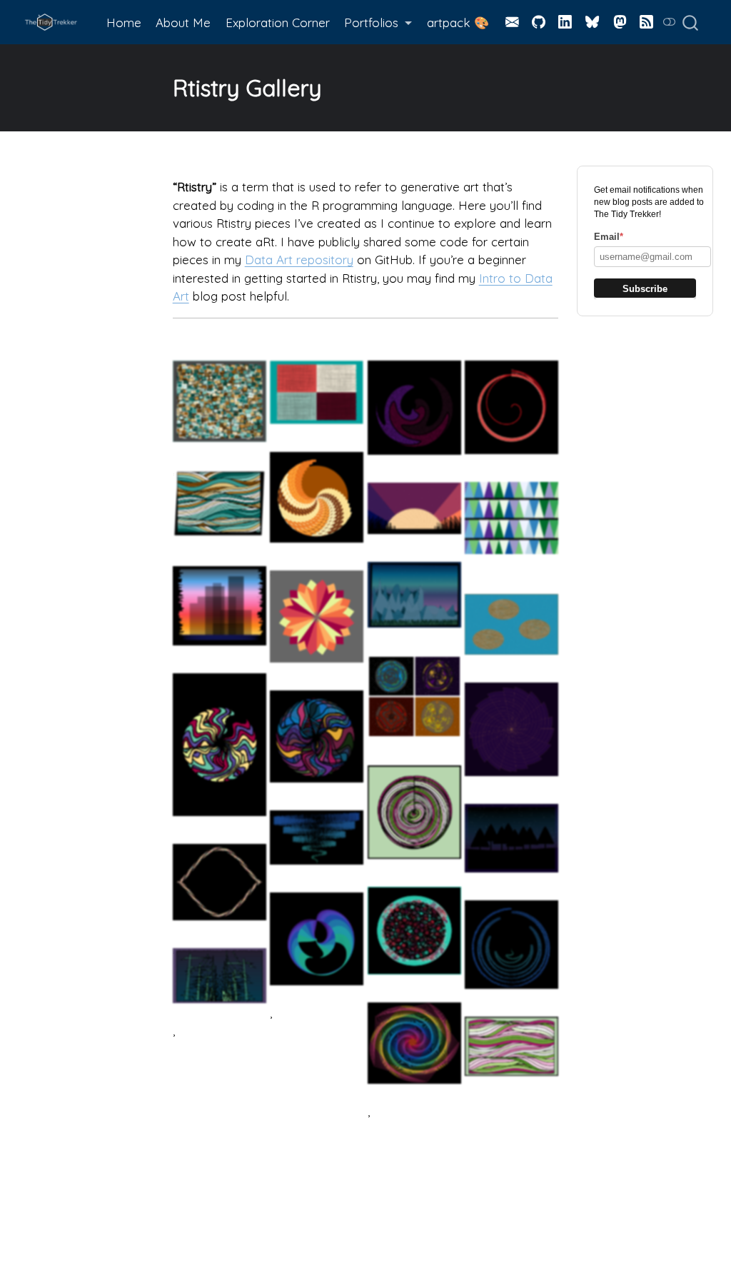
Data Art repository (299, 259)
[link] (378, 22)
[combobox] (695, 22)
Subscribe (644, 288)
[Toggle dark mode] (669, 21)
